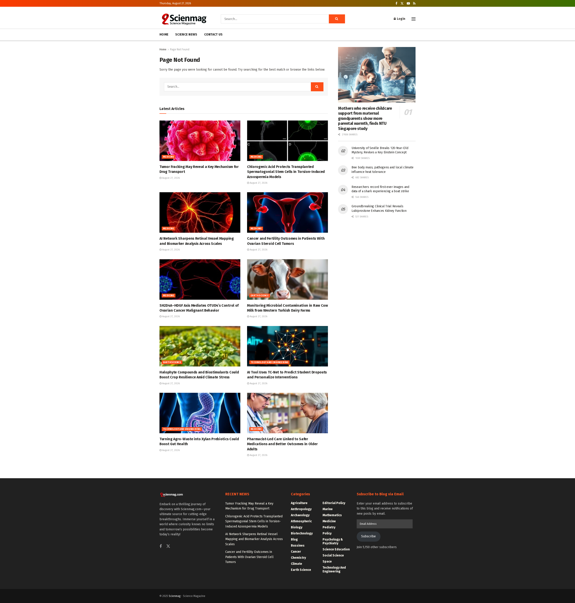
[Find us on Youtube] (408, 3)
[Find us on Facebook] (396, 3)
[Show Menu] (413, 18)
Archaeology (300, 515)
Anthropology (301, 509)
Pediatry (329, 527)
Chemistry (298, 558)
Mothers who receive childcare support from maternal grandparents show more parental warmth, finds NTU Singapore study (365, 118)
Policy (327, 533)
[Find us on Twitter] (402, 3)
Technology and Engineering (269, 362)
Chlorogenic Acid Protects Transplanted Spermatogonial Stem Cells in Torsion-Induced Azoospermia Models (286, 172)
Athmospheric (301, 521)
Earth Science (260, 295)
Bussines (298, 545)
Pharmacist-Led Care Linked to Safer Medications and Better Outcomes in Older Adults (282, 444)
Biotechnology (302, 533)
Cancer (296, 552)
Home (162, 49)
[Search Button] (337, 18)
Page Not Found (179, 49)
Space (327, 561)
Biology (296, 527)
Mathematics (332, 515)
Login (400, 19)
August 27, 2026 (170, 177)
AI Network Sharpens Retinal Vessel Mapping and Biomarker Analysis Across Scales (254, 539)
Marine (328, 509)
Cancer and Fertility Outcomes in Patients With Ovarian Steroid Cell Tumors (249, 557)
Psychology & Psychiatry (333, 541)
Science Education (336, 549)
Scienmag (175, 596)
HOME (163, 34)
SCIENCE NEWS (186, 34)
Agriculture (299, 503)
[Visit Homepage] (183, 19)
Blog (294, 539)
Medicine (168, 157)
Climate (296, 564)
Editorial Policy (334, 503)
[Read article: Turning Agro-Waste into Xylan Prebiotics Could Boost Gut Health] (199, 413)
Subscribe (368, 536)
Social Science (333, 555)
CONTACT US (213, 34)
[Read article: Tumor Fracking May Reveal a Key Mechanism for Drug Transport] (199, 141)
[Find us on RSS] (414, 3)
